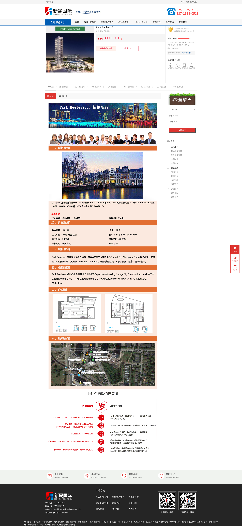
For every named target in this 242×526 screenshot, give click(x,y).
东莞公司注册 (127, 522)
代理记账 (174, 180)
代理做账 (164, 522)
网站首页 (49, 2)
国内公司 (174, 176)
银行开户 (174, 184)
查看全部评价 (186, 53)
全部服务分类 (58, 22)
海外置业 (174, 193)
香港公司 (174, 172)
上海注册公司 (202, 522)
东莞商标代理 (59, 522)
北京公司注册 (71, 522)
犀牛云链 (37, 522)
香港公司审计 (83, 522)
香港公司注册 (90, 22)
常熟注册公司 (175, 522)
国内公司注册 (176, 151)
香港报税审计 (124, 22)
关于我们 (170, 22)
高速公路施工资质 (189, 522)
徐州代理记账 (32, 525)
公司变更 (174, 159)
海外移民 (174, 197)
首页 (77, 22)
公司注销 (174, 163)
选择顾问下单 (106, 48)
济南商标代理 (47, 522)
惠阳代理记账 (68, 525)
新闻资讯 (157, 22)
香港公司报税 (56, 525)
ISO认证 (105, 522)
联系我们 (183, 22)
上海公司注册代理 (153, 522)
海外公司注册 (141, 22)
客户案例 (116, 509)
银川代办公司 (115, 522)
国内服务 (133, 509)
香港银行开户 (107, 22)
